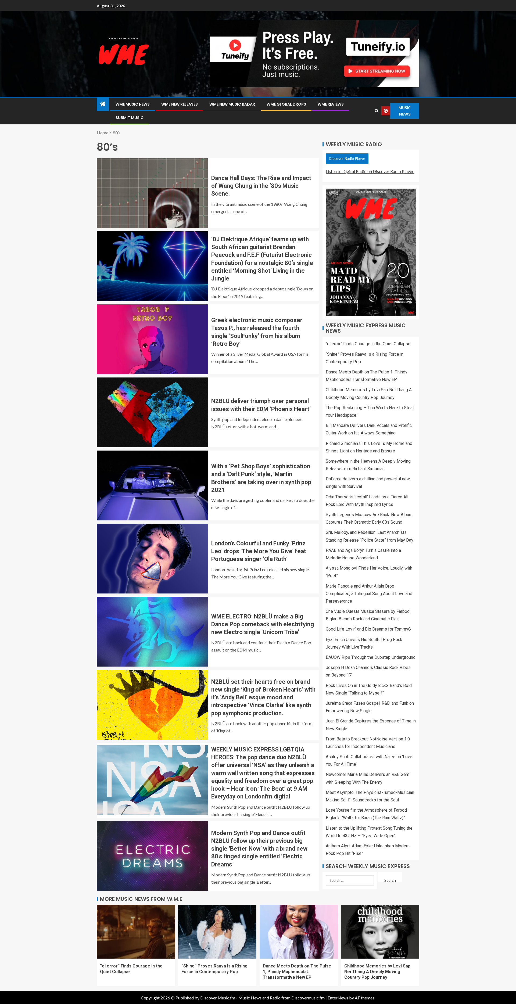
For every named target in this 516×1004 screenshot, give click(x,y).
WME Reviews (331, 104)
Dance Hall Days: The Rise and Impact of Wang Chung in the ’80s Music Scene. (261, 186)
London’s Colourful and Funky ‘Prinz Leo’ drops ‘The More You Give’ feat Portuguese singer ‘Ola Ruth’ (258, 551)
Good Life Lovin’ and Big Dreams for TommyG (368, 629)
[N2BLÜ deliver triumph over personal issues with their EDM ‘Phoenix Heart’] (152, 412)
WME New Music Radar (232, 104)
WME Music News (133, 104)
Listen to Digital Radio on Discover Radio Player (370, 171)
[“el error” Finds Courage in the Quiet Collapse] (136, 932)
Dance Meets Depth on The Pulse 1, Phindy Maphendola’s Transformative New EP (297, 971)
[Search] (376, 111)
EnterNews (338, 997)
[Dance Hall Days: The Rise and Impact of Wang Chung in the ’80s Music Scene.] (152, 193)
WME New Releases (179, 104)
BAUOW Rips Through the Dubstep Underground (370, 657)
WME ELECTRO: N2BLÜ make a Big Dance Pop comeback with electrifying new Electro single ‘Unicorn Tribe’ (262, 624)
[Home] (103, 104)
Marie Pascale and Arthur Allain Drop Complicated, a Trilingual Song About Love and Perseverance (369, 594)
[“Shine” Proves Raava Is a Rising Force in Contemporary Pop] (217, 932)
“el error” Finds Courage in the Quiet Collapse (368, 343)
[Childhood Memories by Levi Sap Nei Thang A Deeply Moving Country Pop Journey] (380, 932)
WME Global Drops (286, 104)
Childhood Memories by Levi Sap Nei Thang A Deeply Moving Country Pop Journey (377, 971)
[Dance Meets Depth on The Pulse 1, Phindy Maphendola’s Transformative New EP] (299, 932)
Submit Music (130, 117)
